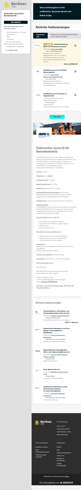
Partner (59, 447)
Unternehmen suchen (64, 432)
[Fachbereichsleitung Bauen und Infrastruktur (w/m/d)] (37, 45)
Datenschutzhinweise (64, 453)
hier (49, 15)
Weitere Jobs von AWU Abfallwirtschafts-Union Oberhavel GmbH (64, 36)
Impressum (60, 456)
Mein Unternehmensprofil (42, 451)
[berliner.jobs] (16, 5)
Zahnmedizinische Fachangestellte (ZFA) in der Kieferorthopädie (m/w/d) (56, 351)
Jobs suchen (61, 426)
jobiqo (67, 476)
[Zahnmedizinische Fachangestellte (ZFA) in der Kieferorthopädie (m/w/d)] (37, 351)
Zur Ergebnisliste (11, 50)
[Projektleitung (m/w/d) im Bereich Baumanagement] (37, 71)
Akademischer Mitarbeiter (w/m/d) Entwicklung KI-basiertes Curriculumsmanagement (55, 389)
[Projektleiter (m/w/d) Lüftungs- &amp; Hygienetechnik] (37, 95)
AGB (58, 450)
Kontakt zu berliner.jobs (61, 459)
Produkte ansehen (42, 447)
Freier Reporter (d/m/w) (51, 369)
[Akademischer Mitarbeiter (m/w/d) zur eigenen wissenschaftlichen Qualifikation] (37, 329)
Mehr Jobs (57, 117)
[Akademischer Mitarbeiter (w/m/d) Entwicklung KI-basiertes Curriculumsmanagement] (37, 388)
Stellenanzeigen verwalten (41, 456)
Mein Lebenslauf (62, 435)
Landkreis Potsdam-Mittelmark (60, 316)
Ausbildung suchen (63, 429)
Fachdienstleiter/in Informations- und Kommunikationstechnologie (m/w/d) (56, 312)
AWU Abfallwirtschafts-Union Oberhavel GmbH (13, 27)
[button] (77, 12)
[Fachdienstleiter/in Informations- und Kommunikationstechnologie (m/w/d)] (37, 312)
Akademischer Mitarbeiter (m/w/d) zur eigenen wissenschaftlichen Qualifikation (56, 330)
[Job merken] (76, 45)
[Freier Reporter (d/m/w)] (37, 370)
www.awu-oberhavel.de (49, 282)
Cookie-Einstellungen (61, 464)
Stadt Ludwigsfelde (56, 49)
